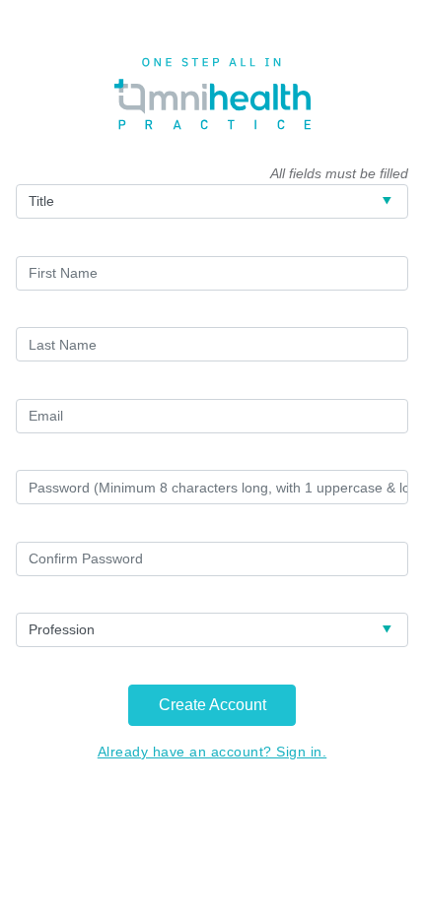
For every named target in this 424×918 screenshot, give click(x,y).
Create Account (212, 704)
